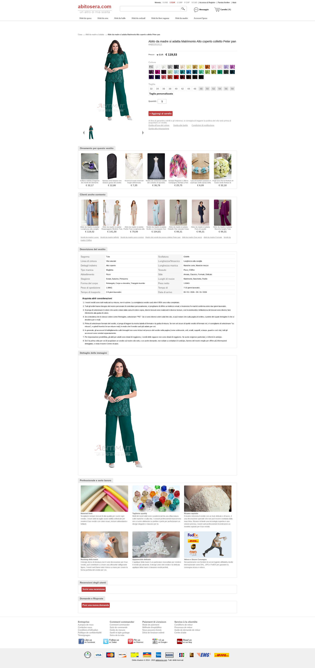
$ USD (165, 2)
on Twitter (114, 641)
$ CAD (194, 2)
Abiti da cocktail (138, 18)
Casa (80, 34)
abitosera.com (161, 660)
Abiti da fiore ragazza (160, 18)
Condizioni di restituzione (203, 125)
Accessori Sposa (200, 18)
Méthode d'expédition (152, 627)
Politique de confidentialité (90, 633)
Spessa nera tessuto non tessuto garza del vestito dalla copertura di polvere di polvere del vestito (111, 183)
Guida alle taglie (180, 125)
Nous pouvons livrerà (151, 630)
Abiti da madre (181, 18)
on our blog (187, 641)
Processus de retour (183, 627)
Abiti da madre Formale (213, 237)
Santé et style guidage (120, 633)
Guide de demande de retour (187, 630)
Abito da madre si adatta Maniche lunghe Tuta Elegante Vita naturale (222, 229)
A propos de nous (86, 625)
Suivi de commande (118, 627)
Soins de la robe (117, 635)
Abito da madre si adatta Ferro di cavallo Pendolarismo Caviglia (200, 229)
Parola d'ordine (224, 2)
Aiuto (234, 2)
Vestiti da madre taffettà (109, 237)
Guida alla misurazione (158, 128)
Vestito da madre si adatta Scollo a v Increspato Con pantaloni (156, 229)
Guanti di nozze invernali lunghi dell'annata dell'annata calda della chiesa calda (134, 183)
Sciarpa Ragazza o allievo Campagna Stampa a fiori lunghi (178, 182)
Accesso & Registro (207, 2)
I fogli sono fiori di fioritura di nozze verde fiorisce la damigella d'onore (222, 182)
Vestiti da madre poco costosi (132, 237)
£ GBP (179, 2)
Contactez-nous (85, 627)
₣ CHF (187, 2)
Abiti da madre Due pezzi (192, 237)
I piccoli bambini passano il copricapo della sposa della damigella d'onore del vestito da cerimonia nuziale (200, 183)
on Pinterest (138, 641)
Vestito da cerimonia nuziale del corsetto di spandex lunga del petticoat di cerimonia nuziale (156, 183)
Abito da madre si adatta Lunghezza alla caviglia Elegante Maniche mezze (89, 229)
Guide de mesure (117, 630)
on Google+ (163, 641)
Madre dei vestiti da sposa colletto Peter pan (162, 237)
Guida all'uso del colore (158, 125)
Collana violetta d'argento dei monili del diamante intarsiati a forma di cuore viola (89, 183)
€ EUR (172, 2)
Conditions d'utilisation (88, 630)
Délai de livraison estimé (153, 633)
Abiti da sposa (85, 18)
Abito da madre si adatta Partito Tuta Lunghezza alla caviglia (134, 229)
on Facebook (89, 641)
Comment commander (120, 625)
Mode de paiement (150, 625)
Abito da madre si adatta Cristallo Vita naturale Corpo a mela (178, 229)
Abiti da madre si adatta (94, 34)
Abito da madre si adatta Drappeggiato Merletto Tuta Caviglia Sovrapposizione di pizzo (112, 230)
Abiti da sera (102, 18)
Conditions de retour (183, 625)
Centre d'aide (180, 633)
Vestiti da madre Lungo (90, 237)
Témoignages (84, 635)
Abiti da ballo (120, 18)
